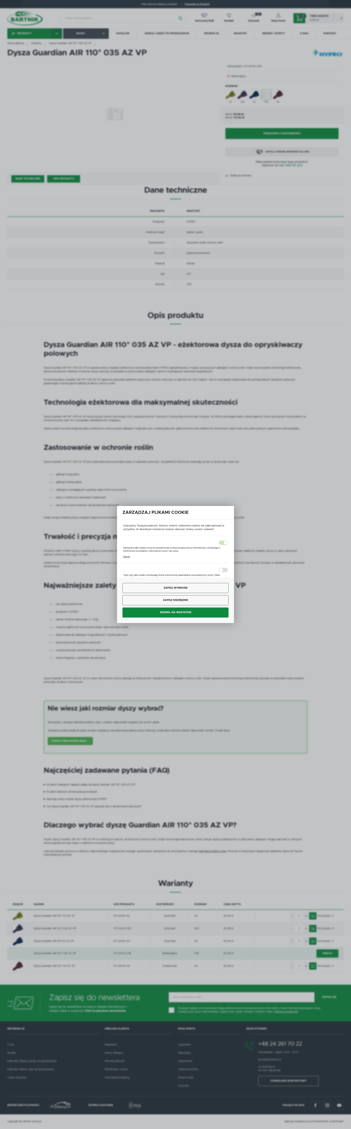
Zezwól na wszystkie (175, 612)
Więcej (126, 557)
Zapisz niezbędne (175, 600)
